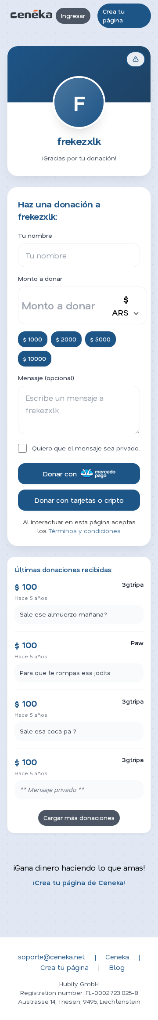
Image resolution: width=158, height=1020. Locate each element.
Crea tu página (114, 15)
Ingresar (73, 15)
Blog (117, 967)
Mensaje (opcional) (46, 378)
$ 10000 (34, 358)
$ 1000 (32, 339)
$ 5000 (100, 339)
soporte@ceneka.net (51, 956)
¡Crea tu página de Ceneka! (79, 882)
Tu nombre (35, 235)
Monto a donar (40, 278)
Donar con (60, 473)
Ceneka (117, 956)
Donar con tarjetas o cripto (79, 500)
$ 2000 (66, 339)
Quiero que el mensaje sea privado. (86, 448)
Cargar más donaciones (79, 817)
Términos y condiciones (84, 530)
